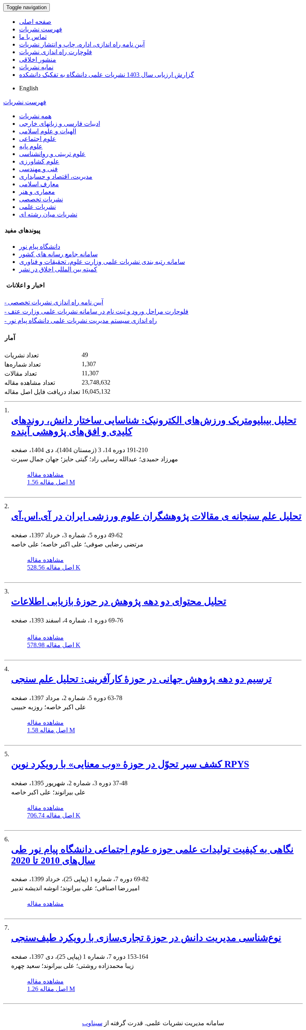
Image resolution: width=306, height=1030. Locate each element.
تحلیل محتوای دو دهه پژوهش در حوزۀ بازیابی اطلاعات (118, 601)
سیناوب (92, 1023)
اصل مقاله (51, 482)
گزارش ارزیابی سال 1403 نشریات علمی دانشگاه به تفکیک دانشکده (106, 74)
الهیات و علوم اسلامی (47, 131)
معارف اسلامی (39, 184)
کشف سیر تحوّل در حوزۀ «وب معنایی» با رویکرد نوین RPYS (130, 764)
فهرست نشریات (40, 29)
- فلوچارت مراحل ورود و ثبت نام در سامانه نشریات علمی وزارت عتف (96, 311)
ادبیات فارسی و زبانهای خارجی (59, 123)
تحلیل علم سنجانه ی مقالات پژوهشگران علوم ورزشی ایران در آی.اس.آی (156, 516)
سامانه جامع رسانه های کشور (58, 254)
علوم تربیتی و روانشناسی (52, 153)
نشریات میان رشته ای (48, 214)
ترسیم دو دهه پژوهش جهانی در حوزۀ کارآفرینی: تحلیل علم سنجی (141, 679)
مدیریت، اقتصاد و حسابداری (55, 176)
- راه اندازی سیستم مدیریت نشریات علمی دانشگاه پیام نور (80, 320)
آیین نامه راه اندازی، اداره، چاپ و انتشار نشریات (82, 44)
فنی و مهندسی (38, 169)
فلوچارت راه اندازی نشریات (55, 52)
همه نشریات (35, 116)
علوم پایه (31, 146)
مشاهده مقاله (45, 474)
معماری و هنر (37, 191)
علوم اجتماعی (37, 138)
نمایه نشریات (36, 67)
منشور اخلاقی (37, 59)
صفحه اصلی (35, 21)
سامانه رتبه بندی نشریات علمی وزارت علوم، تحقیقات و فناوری (102, 261)
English (28, 88)
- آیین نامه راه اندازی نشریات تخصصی (53, 302)
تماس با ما (33, 36)
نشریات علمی (37, 206)
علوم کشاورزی (39, 161)
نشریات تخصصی (41, 199)
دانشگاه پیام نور (39, 246)
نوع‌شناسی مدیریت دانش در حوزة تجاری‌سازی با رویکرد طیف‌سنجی (146, 937)
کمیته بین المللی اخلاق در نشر (58, 269)
